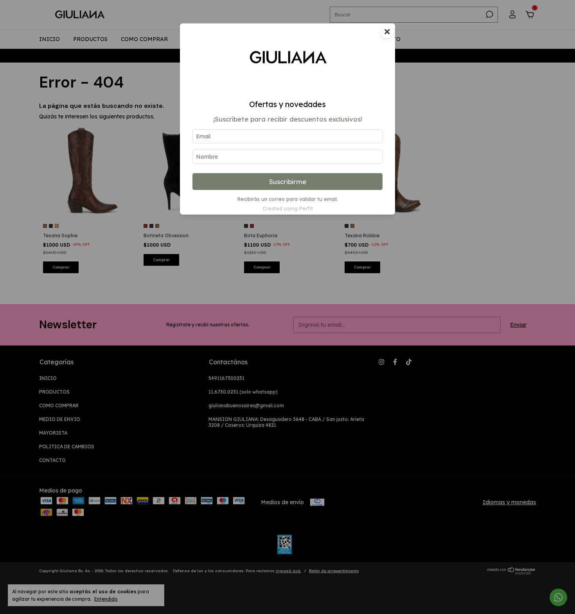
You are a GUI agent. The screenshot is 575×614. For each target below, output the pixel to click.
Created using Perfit (287, 208)
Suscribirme (287, 181)
